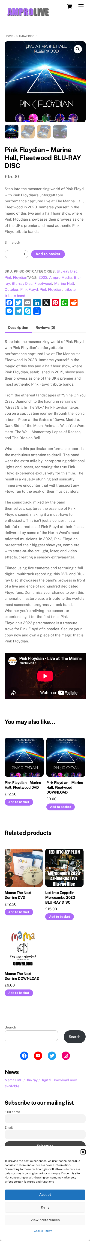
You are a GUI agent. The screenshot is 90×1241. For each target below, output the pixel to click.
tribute (70, 289)
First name (12, 1112)
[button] (83, 1152)
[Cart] (69, 6)
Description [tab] (18, 327)
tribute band (15, 296)
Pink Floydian (16, 277)
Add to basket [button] (18, 802)
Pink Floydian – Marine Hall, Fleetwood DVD (23, 785)
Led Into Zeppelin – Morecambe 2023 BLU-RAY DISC (60, 897)
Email (9, 1127)
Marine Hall (64, 283)
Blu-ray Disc (25, 36)
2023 (43, 277)
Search (10, 1027)
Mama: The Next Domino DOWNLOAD (22, 976)
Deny (45, 1207)
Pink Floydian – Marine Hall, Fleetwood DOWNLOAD (64, 787)
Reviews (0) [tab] (45, 327)
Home (9, 36)
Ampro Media (60, 277)
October (11, 289)
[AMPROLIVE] (28, 17)
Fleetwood (43, 283)
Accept (45, 1194)
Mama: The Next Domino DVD (18, 895)
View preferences (45, 1220)
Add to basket (48, 254)
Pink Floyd (29, 289)
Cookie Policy (43, 1230)
